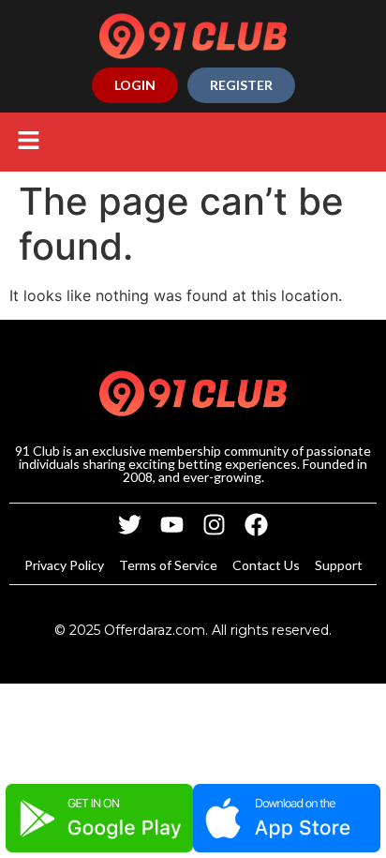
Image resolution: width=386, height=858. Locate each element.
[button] (28, 142)
